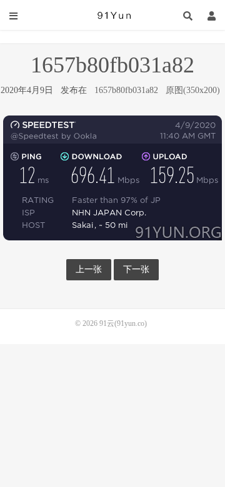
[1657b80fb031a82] (112, 177)
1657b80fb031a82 (126, 90)
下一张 (136, 269)
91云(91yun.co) (112, 15)
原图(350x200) (193, 90)
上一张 (89, 269)
